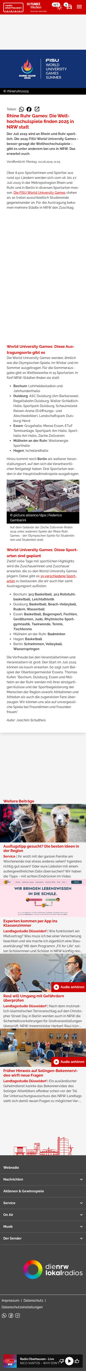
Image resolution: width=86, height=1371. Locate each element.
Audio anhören (68, 987)
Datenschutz (33, 1300)
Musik (8, 1227)
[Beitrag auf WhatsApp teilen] (21, 109)
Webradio (11, 1168)
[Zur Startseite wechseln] (13, 7)
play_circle (69, 1361)
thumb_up (76, 1361)
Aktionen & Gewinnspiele (23, 1191)
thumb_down (61, 1361)
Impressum (10, 1300)
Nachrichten (13, 1179)
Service (9, 1203)
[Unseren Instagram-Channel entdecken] (17, 1315)
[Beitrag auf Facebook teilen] (29, 109)
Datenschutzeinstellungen (22, 1307)
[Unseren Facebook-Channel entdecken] (10, 1315)
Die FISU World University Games (40, 193)
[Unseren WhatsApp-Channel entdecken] (4, 1315)
